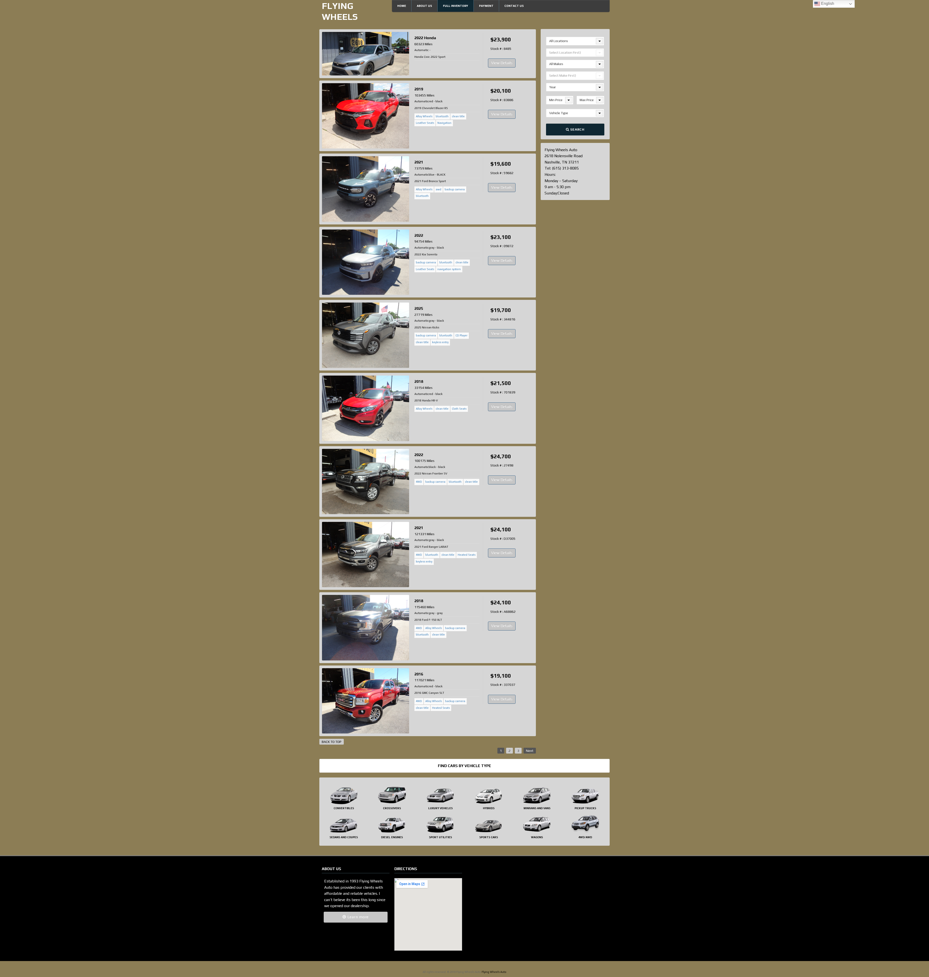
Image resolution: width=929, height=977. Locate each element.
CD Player (461, 335)
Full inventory (455, 5)
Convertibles (344, 808)
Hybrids (488, 808)
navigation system (449, 269)
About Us (424, 5)
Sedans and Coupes (344, 837)
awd (438, 189)
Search (576, 129)
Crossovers (392, 808)
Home (401, 5)
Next (529, 751)
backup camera (455, 189)
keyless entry (440, 342)
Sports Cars (488, 837)
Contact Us (514, 5)
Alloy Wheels (424, 116)
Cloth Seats (459, 408)
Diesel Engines (392, 837)
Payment (486, 5)
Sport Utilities (440, 837)
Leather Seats (425, 122)
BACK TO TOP (331, 742)
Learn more (357, 917)
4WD (419, 481)
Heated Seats (466, 554)
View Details (501, 62)
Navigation (444, 122)
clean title (458, 116)
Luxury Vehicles (440, 808)
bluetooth (442, 116)
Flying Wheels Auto (494, 971)
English (827, 3)
